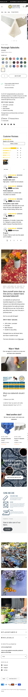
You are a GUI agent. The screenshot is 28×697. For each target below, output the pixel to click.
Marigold (3, 66)
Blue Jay (18, 59)
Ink (14, 62)
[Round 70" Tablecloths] (20, 429)
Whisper (7, 70)
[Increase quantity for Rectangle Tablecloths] (7, 76)
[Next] (16, 41)
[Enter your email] (25, 656)
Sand (3, 70)
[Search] (23, 6)
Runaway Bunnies (25, 66)
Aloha (3, 59)
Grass (9, 12)
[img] (12, 175)
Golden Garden (25, 59)
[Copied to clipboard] (14, 124)
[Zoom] (23, 17)
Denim (3, 62)
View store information (9, 87)
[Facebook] (2, 124)
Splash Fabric (4, 436)
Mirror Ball (10, 66)
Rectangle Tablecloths (6, 438)
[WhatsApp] (11, 124)
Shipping (2, 52)
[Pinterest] (8, 124)
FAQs (19, 339)
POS (17, 689)
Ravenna (21, 66)
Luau (25, 62)
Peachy (18, 66)
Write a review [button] (14, 143)
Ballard (7, 59)
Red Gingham (14, 59)
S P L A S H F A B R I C (9, 632)
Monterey (14, 66)
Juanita (18, 62)
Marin (7, 66)
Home (2, 12)
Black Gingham (10, 59)
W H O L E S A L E (7, 638)
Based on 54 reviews (8, 141)
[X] (5, 124)
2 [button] (10, 240)
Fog (7, 62)
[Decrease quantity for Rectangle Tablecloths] (2, 76)
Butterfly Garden (21, 59)
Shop (5, 12)
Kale (21, 62)
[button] (6, 148)
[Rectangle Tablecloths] (7, 429)
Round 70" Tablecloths (19, 438)
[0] (26, 6)
